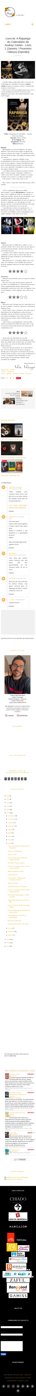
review (22, 373)
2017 (8, 813)
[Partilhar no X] (10, 378)
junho (10, 836)
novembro (11, 819)
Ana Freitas (13, 578)
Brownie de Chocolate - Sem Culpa (18, 924)
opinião (9, 373)
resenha (15, 373)
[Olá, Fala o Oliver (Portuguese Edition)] (7, 1079)
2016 (8, 939)
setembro (11, 826)
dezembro (11, 816)
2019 (8, 806)
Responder (11, 511)
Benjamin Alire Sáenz (16, 1097)
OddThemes (20, 1378)
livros (3, 373)
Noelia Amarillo (14, 1134)
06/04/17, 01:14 (17, 489)
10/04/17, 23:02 (22, 578)
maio (9, 840)
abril (9, 843)
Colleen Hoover (14, 1151)
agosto (10, 829)
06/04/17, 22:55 (21, 555)
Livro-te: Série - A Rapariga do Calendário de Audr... (17, 879)
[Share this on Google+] (14, 378)
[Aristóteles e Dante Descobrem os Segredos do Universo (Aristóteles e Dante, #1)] (7, 1097)
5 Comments (17, 55)
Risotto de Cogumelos (14, 920)
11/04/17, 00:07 (20, 599)
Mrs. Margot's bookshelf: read (20, 1070)
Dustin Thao (13, 1076)
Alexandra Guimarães (13, 554)
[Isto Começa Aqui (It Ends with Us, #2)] (7, 1154)
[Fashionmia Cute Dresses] (13, 1177)
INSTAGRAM (19, 508)
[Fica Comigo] (7, 1137)
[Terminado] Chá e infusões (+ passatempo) (17, 916)
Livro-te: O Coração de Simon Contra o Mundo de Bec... (19, 867)
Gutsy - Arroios (12, 854)
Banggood (25, 1177)
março (10, 928)
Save (19, 378)
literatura (10, 371)
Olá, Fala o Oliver (14, 1074)
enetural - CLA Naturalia (15, 851)
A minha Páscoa (12, 875)
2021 (8, 799)
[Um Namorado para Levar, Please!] (7, 1117)
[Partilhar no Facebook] (7, 378)
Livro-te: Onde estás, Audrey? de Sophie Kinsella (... (17, 858)
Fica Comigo (12, 1133)
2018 (8, 809)
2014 (8, 946)
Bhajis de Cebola (13, 883)
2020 (8, 803)
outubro (10, 823)
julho (9, 833)
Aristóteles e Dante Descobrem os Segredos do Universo (17, 1094)
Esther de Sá (13, 517)
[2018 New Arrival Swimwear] (13, 1179)
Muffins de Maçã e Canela (16, 871)
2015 (8, 943)
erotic (4, 371)
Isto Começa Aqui (14, 1150)
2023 (8, 796)
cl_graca (12, 599)
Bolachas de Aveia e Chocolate (17, 886)
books (7, 369)
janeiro (10, 935)
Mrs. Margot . (26, 1375)
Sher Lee (13, 1116)
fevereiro (11, 931)
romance (28, 373)
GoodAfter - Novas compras (16, 863)
